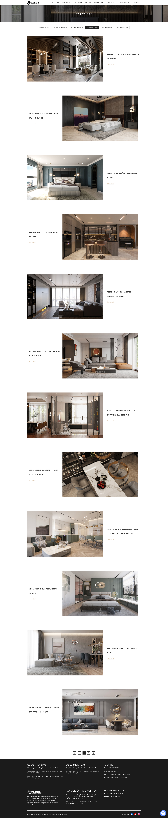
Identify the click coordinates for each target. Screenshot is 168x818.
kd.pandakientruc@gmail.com (117, 777)
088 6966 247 (114, 771)
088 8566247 (126, 774)
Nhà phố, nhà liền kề (77, 27)
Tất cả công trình (44, 27)
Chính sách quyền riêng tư (114, 790)
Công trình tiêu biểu (122, 27)
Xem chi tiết (110, 64)
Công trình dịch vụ (106, 27)
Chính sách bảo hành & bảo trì (115, 793)
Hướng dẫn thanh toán (112, 797)
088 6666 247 (114, 768)
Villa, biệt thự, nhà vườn (60, 27)
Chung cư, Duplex (92, 27)
